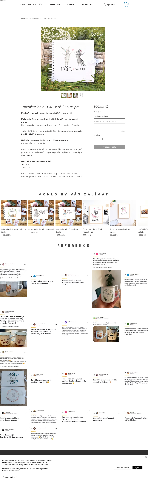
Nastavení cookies (122, 467)
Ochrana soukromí (9, 477)
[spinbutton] (99, 139)
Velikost (97, 112)
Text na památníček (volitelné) (105, 121)
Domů (24, 19)
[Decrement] (95, 139)
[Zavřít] (146, 457)
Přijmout (137, 467)
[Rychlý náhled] (14, 213)
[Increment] (102, 139)
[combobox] (109, 116)
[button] (126, 4)
